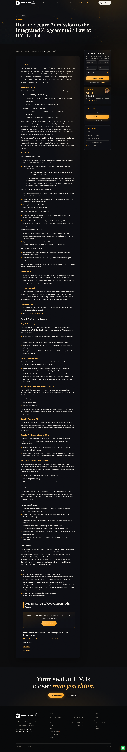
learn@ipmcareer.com (25, 731)
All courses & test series (94, 146)
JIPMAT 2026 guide (93, 135)
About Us (52, 720)
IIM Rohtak (27, 650)
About (45, 3)
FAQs (51, 737)
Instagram (96, 726)
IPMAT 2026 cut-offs (93, 138)
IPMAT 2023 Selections (78, 723)
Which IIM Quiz (54, 734)
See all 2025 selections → (93, 101)
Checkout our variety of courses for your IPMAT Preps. (42, 639)
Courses (52, 3)
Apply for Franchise (99, 720)
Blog (66, 3)
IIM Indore (26, 646)
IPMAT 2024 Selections (78, 720)
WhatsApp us (97, 117)
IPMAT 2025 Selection (78, 717)
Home (18, 15)
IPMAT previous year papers (96, 142)
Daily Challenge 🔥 (55, 731)
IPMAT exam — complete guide (97, 131)
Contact (72, 3)
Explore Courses (105, 3)
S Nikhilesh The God (40, 51)
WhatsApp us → (49, 623)
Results (59, 3)
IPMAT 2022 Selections (78, 726)
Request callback (97, 78)
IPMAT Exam (53, 726)
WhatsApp (102, 82)
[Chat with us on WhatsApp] (123, 748)
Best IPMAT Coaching (56, 717)
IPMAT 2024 (51, 51)
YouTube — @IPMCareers (101, 723)
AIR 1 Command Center (84, 3)
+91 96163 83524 (99, 120)
